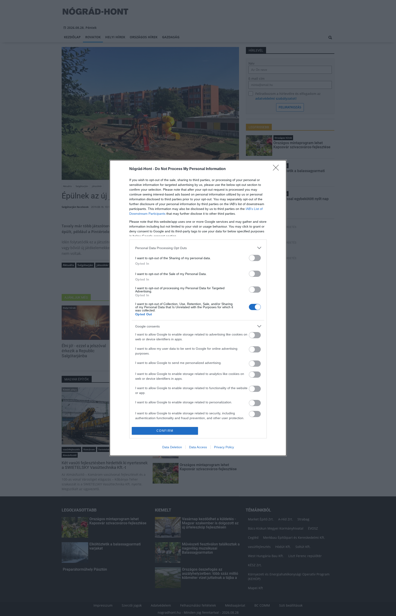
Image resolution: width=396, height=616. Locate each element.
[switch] (255, 258)
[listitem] (198, 247)
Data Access (198, 447)
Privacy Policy (224, 447)
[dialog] (198, 308)
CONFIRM (165, 430)
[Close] (277, 169)
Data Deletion (172, 447)
